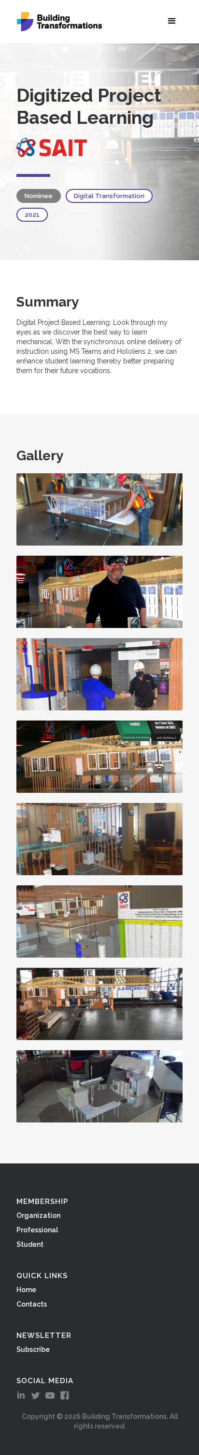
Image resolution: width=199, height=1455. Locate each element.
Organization (38, 1215)
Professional (37, 1230)
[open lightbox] (99, 509)
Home (26, 1290)
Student (29, 1244)
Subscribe (33, 1349)
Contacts (31, 1304)
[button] (174, 21)
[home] (57, 21)
